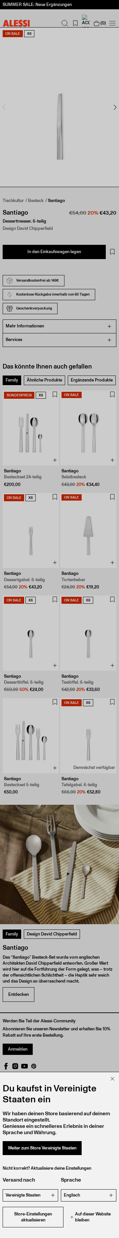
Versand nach (19, 1180)
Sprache (71, 1180)
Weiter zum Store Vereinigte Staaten (42, 1147)
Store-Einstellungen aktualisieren (33, 1216)
